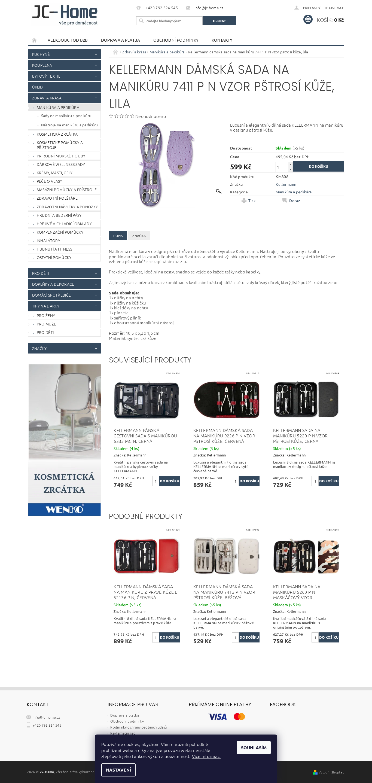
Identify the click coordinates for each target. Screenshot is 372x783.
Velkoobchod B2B (68, 39)
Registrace (334, 7)
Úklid (37, 87)
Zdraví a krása (47, 97)
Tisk (251, 200)
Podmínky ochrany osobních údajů (138, 727)
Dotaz (294, 200)
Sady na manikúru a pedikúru (66, 115)
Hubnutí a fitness (54, 249)
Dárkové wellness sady (61, 164)
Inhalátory (48, 240)
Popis (118, 235)
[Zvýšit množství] (290, 164)
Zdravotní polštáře (57, 198)
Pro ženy (46, 315)
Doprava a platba (120, 39)
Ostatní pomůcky (54, 257)
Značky (39, 348)
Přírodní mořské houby (61, 156)
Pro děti (40, 273)
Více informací (206, 756)
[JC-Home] (65, 14)
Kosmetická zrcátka (57, 134)
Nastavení (118, 770)
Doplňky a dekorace (53, 284)
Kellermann (286, 184)
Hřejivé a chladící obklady (64, 223)
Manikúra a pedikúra (58, 107)
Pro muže (46, 324)
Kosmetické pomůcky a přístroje (60, 145)
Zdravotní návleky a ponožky (67, 206)
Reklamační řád (122, 733)
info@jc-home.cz (46, 717)
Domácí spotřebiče (51, 295)
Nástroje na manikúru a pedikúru (69, 124)
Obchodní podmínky (176, 39)
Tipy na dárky (45, 306)
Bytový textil (46, 76)
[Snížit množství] (290, 169)
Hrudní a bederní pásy (59, 215)
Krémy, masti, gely (55, 172)
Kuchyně (41, 54)
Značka (139, 235)
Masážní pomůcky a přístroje (67, 189)
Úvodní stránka (34, 40)
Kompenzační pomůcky (60, 232)
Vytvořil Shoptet (331, 772)
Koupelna (42, 65)
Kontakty (222, 39)
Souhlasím (254, 747)
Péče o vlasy (49, 181)
